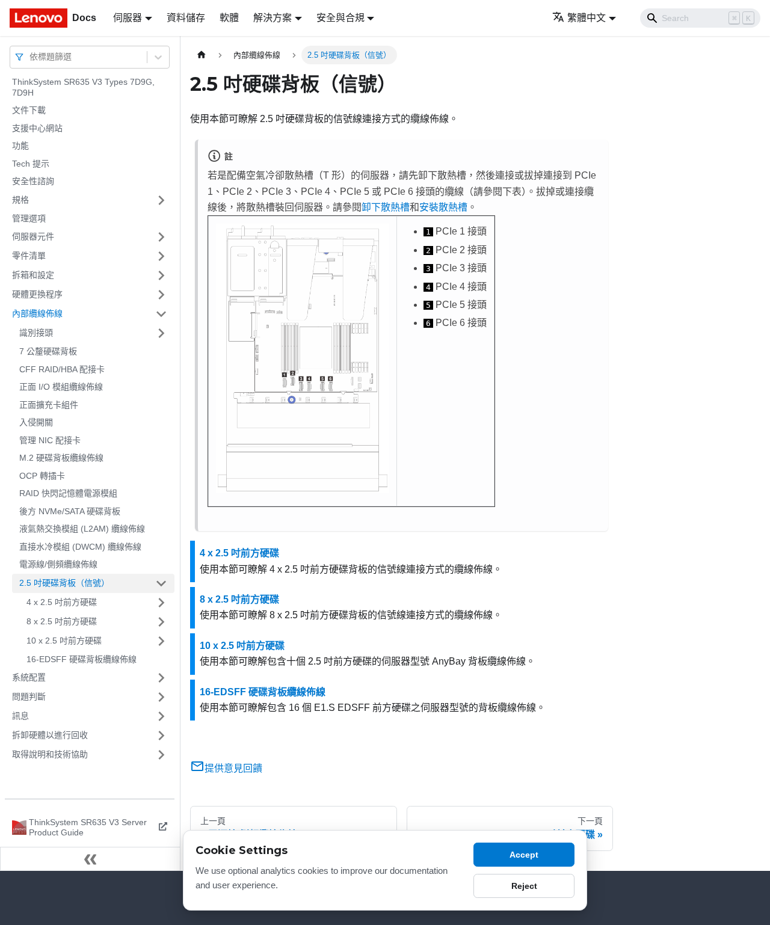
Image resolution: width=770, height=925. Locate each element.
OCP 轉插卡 (42, 476)
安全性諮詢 (33, 181)
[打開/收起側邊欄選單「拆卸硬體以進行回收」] (161, 735)
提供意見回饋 (233, 768)
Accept (524, 854)
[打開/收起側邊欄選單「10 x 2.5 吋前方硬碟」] (161, 641)
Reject (524, 886)
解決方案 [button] (272, 18)
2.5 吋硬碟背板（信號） (64, 583)
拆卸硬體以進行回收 (50, 735)
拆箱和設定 (33, 275)
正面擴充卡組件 (48, 405)
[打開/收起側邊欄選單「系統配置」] (161, 677)
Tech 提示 (30, 163)
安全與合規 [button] (340, 18)
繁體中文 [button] (586, 18)
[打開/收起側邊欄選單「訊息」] (161, 716)
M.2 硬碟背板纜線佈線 (61, 458)
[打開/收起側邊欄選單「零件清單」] (161, 256)
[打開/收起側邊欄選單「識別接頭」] (161, 333)
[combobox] (30, 57)
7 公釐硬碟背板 (48, 351)
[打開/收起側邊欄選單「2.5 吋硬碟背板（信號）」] (161, 583)
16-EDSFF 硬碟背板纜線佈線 (81, 659)
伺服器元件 (33, 236)
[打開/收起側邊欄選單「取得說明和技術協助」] (161, 754)
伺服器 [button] (127, 18)
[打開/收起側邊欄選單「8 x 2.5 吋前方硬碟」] (161, 622)
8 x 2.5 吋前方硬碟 (61, 621)
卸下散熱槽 (386, 207)
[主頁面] (201, 55)
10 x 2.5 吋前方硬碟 (64, 640)
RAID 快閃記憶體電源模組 (68, 493)
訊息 (20, 716)
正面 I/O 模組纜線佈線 (61, 387)
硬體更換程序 (37, 294)
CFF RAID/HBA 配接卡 (62, 369)
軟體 (229, 18)
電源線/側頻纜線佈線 (58, 564)
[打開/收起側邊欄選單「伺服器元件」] (161, 237)
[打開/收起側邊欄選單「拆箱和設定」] (161, 275)
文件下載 (29, 110)
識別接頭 (36, 332)
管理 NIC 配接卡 (50, 440)
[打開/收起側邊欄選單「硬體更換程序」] (161, 294)
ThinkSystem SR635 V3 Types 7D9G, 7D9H (83, 87)
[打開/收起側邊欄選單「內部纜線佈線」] (161, 314)
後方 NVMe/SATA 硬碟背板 (69, 511)
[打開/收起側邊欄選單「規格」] (161, 200)
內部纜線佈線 (37, 313)
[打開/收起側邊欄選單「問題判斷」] (161, 697)
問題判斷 (29, 696)
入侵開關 (36, 422)
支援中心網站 (37, 128)
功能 (20, 145)
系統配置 (29, 677)
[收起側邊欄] (90, 859)
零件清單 (29, 255)
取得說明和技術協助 (50, 754)
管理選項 (29, 218)
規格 (20, 199)
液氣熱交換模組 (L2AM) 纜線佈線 (82, 528)
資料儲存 (186, 18)
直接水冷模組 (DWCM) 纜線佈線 (80, 547)
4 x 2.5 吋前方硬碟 (61, 602)
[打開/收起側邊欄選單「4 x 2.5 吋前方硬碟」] (161, 602)
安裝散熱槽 (443, 207)
